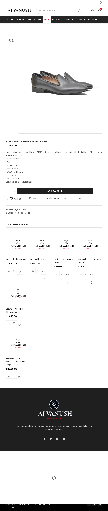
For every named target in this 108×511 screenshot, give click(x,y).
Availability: (12, 210)
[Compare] (14, 270)
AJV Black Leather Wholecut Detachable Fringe (15, 361)
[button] (8, 270)
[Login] (93, 11)
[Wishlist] (19, 271)
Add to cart (54, 191)
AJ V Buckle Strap (37, 259)
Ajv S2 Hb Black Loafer (16, 259)
